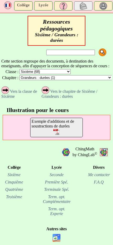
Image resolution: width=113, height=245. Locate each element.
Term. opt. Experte (56, 211)
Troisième (14, 197)
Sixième (14, 174)
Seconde (57, 174)
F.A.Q (99, 182)
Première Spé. (56, 182)
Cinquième (14, 182)
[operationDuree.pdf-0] (56, 132)
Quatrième (14, 189)
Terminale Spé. (56, 189)
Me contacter (99, 174)
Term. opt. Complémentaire (56, 199)
